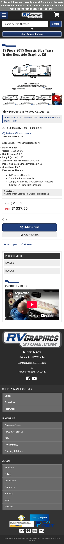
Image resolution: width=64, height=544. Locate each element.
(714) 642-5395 (33, 352)
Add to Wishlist (31, 234)
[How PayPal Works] (39, 517)
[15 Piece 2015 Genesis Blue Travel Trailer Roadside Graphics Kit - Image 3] (44, 99)
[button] (32, 24)
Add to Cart (31, 227)
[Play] (56, 98)
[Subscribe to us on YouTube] (34, 379)
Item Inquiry (12, 244)
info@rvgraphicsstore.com (33, 363)
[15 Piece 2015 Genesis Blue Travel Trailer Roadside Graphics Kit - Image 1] (10, 99)
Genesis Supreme (12, 117)
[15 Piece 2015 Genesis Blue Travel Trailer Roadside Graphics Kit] (32, 74)
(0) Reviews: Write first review (16, 133)
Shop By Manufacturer (32, 34)
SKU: (4, 136)
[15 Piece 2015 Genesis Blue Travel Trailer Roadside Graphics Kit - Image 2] (27, 99)
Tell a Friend (28, 244)
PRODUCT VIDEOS (14, 256)
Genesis (27, 117)
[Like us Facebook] (28, 379)
